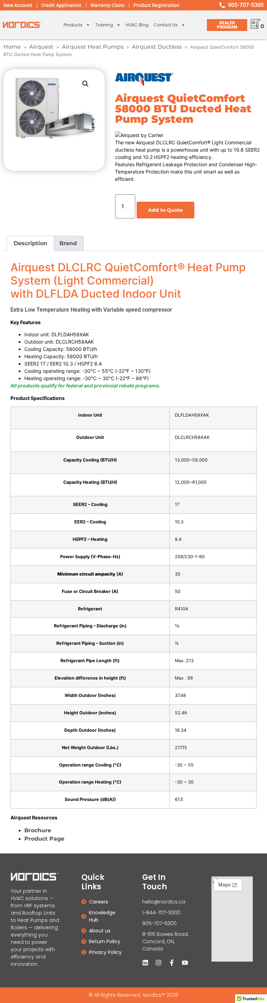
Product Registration (156, 5)
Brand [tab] (68, 243)
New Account (17, 5)
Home (12, 46)
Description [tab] (30, 243)
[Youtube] (185, 963)
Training (104, 25)
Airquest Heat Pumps (92, 46)
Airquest (41, 46)
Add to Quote (165, 210)
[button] (85, 84)
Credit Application (61, 5)
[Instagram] (158, 963)
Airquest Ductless (157, 46)
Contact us (166, 25)
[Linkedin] (145, 963)
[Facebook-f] (172, 963)
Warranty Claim (107, 5)
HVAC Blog (137, 25)
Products (73, 25)
